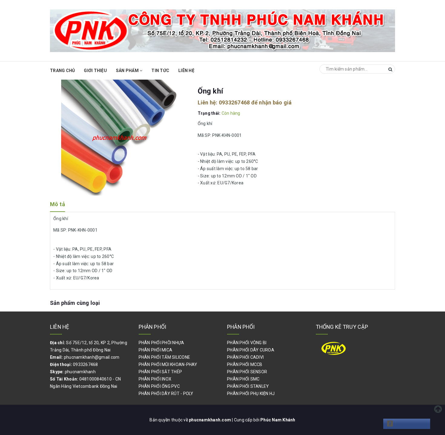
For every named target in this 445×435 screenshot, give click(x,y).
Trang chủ (62, 70)
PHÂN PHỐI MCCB (244, 364)
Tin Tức (160, 70)
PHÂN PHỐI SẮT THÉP (160, 371)
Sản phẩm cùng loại (75, 303)
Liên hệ (186, 70)
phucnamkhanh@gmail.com (92, 357)
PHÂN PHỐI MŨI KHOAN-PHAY (168, 364)
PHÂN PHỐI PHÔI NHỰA (161, 342)
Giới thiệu (95, 70)
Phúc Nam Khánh (277, 419)
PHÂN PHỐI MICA (156, 350)
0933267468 (234, 102)
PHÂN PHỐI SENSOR (247, 371)
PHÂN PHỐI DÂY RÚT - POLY (166, 393)
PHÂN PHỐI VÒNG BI (246, 342)
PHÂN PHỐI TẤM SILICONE (164, 357)
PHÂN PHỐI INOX (155, 379)
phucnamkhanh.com (210, 419)
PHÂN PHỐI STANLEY (248, 386)
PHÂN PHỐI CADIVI (245, 357)
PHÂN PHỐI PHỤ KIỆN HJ (251, 393)
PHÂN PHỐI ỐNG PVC (159, 386)
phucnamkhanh (80, 371)
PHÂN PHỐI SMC (243, 379)
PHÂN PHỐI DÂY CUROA (250, 350)
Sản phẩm (128, 70)
